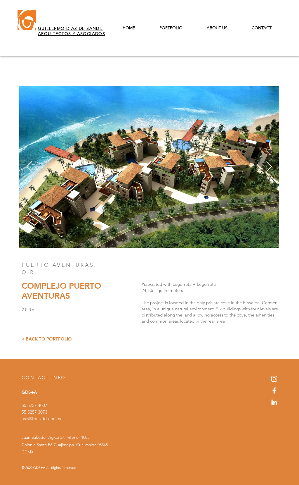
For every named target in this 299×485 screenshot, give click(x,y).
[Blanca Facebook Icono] (274, 390)
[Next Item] (269, 167)
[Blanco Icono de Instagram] (274, 379)
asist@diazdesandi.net (43, 418)
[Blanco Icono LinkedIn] (274, 402)
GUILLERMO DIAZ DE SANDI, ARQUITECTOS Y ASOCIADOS (71, 31)
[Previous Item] (29, 167)
